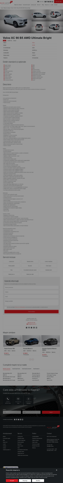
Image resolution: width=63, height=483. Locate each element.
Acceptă (12, 480)
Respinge (25, 480)
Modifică (38, 480)
